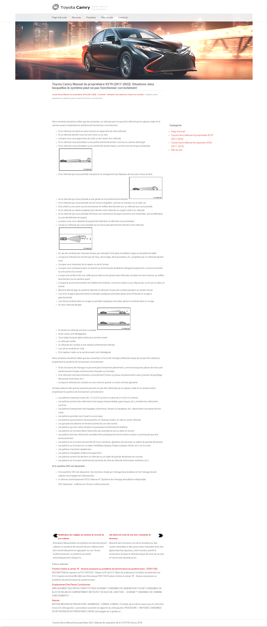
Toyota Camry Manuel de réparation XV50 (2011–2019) (191, 144)
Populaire (91, 17)
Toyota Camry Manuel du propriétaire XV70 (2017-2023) (74, 95)
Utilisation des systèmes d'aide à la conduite (125, 95)
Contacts (123, 17)
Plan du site (107, 17)
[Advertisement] (108, 109)
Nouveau (76, 17)
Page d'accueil (59, 17)
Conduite (101, 95)
